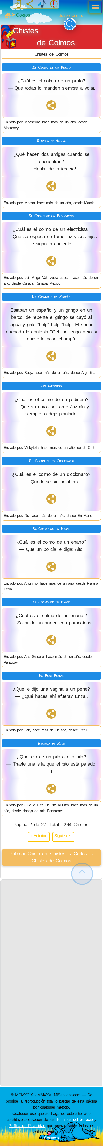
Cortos (23, 15)
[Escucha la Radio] (42, 4)
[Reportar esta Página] (54, 4)
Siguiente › (63, 835)
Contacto (51, 1138)
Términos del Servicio (74, 1119)
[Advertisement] (51, 931)
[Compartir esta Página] (30, 4)
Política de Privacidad (27, 1125)
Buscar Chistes (71, 15)
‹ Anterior (38, 835)
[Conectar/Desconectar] (18, 4)
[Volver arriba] (82, 874)
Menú (94, 7)
